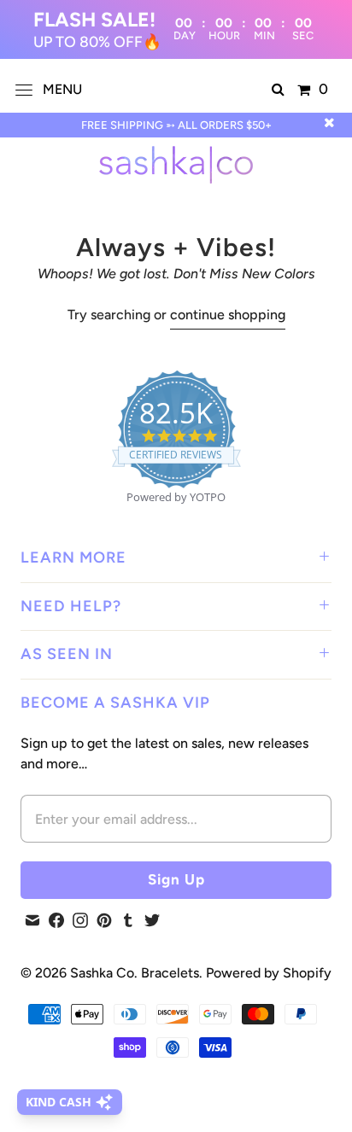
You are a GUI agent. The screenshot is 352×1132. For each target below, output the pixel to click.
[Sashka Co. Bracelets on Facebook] (56, 920)
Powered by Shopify (268, 973)
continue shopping (227, 314)
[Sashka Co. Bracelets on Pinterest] (104, 920)
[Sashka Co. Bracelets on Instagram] (80, 920)
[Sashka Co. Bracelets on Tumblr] (128, 920)
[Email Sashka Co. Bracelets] (32, 920)
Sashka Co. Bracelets (134, 973)
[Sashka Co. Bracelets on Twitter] (152, 920)
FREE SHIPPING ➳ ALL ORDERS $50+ (176, 125)
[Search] (278, 89)
